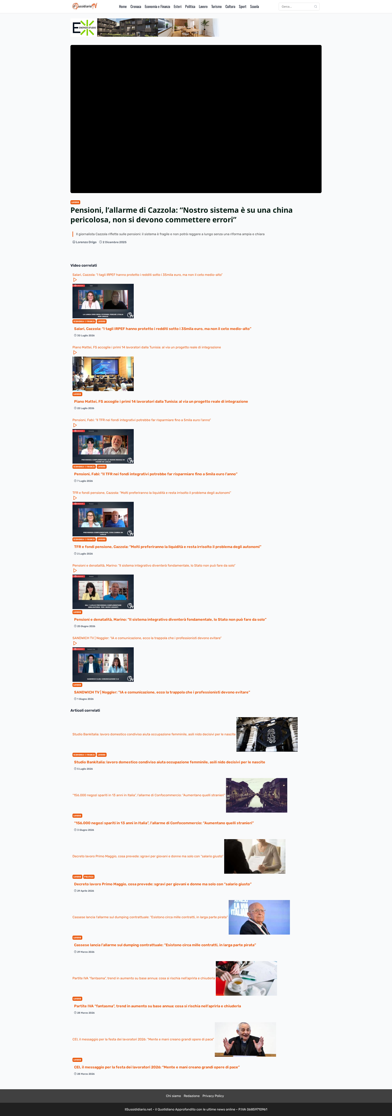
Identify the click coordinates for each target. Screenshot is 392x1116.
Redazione (192, 1096)
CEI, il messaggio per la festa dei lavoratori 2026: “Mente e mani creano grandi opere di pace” (143, 1039)
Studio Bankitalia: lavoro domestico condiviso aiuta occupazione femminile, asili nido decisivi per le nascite (154, 734)
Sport (242, 6)
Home (123, 6)
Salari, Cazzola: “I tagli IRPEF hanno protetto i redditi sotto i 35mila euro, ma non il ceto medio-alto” (147, 275)
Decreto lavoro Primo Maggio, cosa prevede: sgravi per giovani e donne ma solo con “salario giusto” (148, 856)
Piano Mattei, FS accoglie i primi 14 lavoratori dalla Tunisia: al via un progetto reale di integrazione (146, 347)
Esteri (178, 6)
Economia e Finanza (157, 6)
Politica (190, 6)
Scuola (254, 6)
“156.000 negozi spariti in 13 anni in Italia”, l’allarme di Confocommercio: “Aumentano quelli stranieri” (149, 795)
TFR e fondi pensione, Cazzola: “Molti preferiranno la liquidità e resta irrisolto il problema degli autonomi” (151, 493)
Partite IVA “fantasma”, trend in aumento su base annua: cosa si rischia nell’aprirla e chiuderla (144, 978)
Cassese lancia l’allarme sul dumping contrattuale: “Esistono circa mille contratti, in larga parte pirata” (150, 917)
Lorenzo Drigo (86, 242)
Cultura (230, 6)
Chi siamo (173, 1096)
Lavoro (203, 6)
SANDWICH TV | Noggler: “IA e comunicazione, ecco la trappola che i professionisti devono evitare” (147, 638)
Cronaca (135, 6)
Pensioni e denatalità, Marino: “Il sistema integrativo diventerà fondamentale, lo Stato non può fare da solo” (153, 565)
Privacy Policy (213, 1096)
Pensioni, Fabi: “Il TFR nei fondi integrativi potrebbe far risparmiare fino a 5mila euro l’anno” (141, 420)
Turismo (216, 6)
